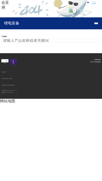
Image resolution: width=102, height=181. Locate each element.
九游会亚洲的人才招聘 (6, 78)
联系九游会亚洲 (10, 85)
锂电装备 (11, 23)
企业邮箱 (3, 85)
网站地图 (7, 101)
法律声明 (3, 72)
